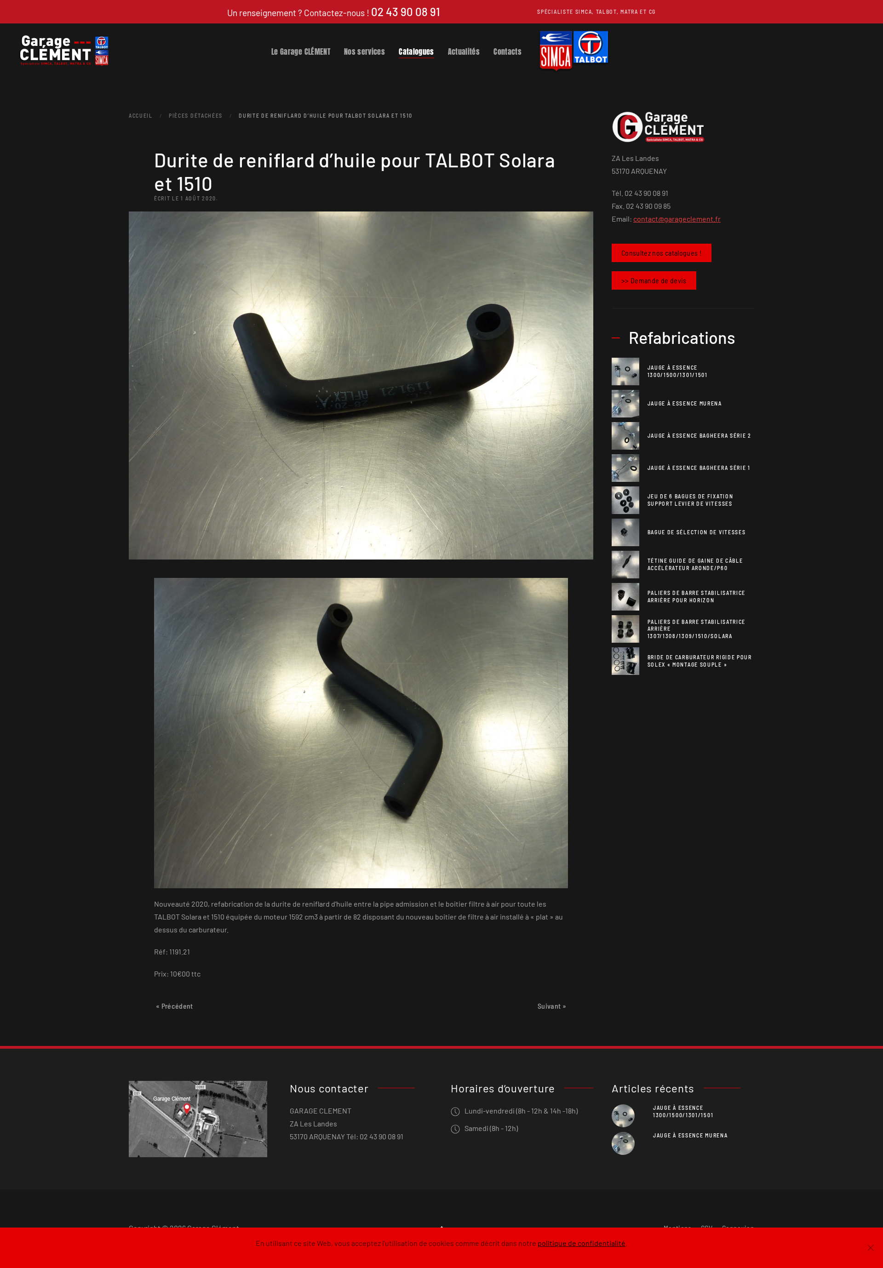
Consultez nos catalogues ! (661, 252)
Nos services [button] (364, 51)
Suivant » (552, 1005)
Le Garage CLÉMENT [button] (300, 51)
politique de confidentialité (581, 1243)
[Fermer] (870, 1248)
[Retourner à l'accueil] (64, 51)
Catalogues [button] (416, 51)
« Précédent (174, 1005)
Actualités (464, 51)
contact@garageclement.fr (677, 218)
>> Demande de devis (654, 280)
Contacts (507, 51)
